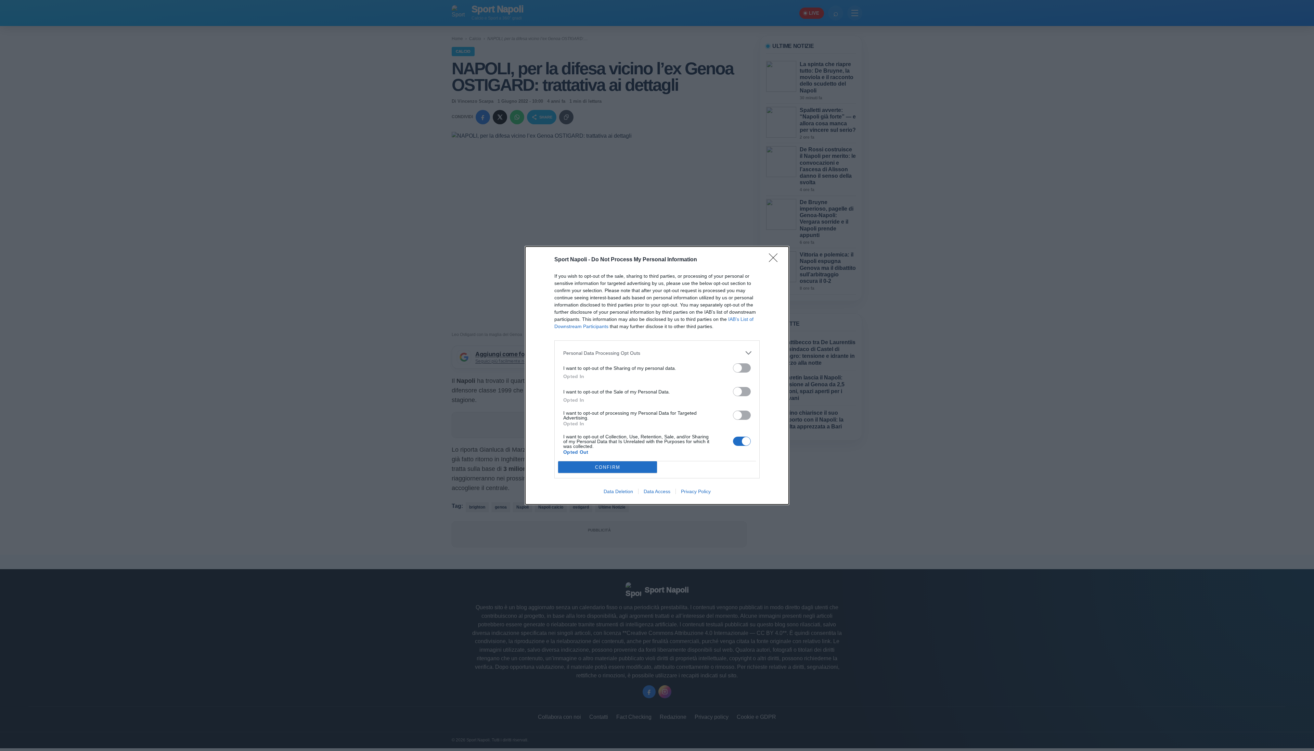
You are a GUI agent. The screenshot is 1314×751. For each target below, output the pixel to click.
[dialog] (657, 375)
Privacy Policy (696, 491)
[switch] (742, 368)
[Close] (775, 259)
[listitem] (657, 352)
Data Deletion (618, 491)
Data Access (657, 491)
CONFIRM (607, 467)
